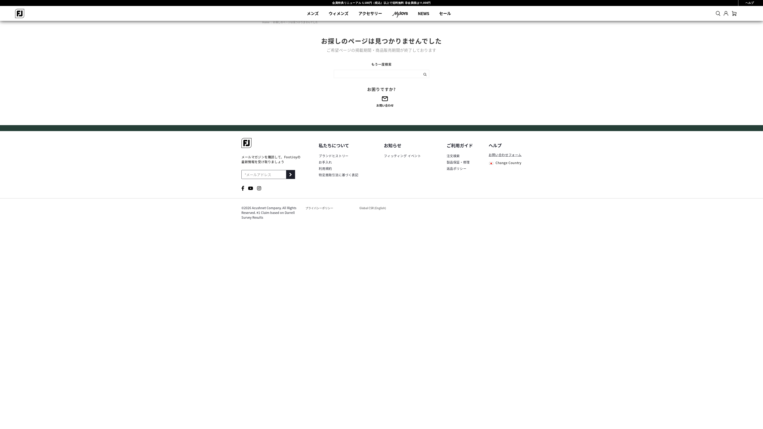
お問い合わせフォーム (505, 154)
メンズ (313, 13)
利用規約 (325, 168)
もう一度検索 (381, 64)
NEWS (423, 13)
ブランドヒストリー (333, 155)
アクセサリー (370, 13)
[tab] (734, 13)
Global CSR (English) (372, 208)
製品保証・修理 (458, 162)
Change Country (508, 163)
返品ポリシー (457, 168)
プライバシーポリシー (319, 208)
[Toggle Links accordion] (338, 145)
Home (266, 22)
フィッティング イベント (402, 155)
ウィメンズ (339, 13)
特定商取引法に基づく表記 (338, 174)
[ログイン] (726, 13)
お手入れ (325, 162)
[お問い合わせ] (385, 100)
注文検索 (453, 155)
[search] (718, 13)
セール (445, 13)
